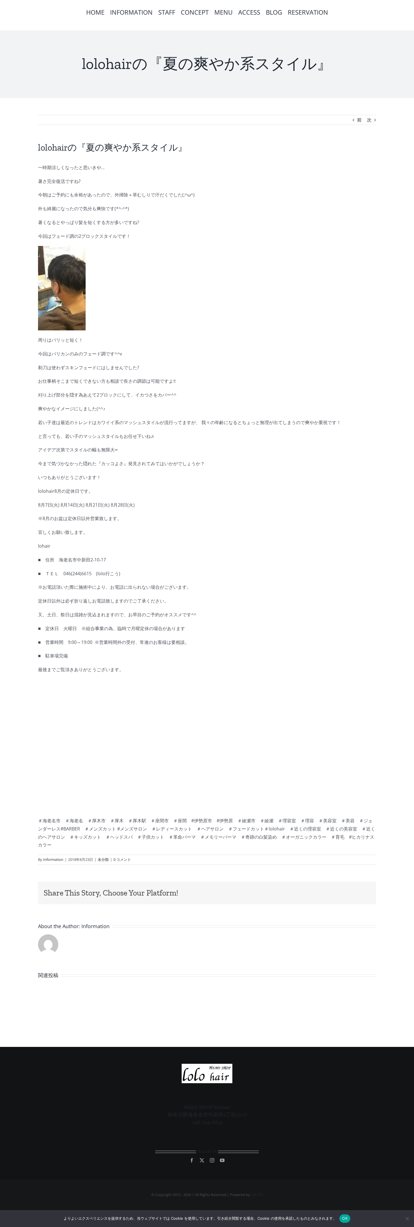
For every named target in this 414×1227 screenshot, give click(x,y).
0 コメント (122, 859)
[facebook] (192, 1160)
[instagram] (212, 1160)
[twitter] (202, 1160)
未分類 (103, 859)
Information (53, 859)
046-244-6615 (207, 1122)
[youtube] (222, 1160)
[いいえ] (407, 1218)
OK (345, 1218)
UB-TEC (257, 1194)
